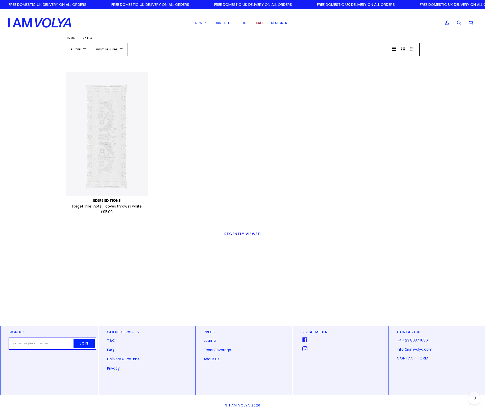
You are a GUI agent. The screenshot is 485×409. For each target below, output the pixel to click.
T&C (111, 340)
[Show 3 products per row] (403, 49)
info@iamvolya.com (414, 349)
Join (84, 343)
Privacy (113, 368)
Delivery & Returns (123, 358)
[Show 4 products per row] (413, 49)
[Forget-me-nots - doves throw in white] (107, 134)
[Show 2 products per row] (394, 49)
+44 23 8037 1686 (412, 340)
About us (211, 358)
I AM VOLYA (239, 405)
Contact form (412, 358)
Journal (210, 340)
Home (70, 38)
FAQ (110, 349)
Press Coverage (217, 349)
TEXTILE (87, 38)
